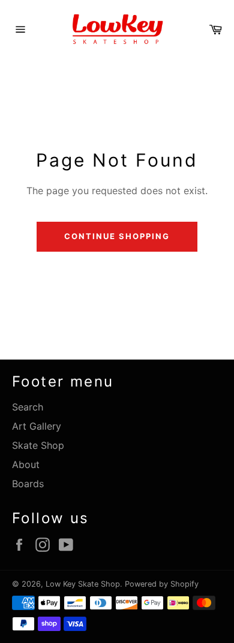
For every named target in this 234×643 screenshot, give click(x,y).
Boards (28, 484)
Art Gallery (36, 426)
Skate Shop (38, 445)
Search (27, 407)
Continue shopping (116, 236)
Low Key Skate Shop (83, 583)
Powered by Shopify (162, 583)
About (26, 464)
